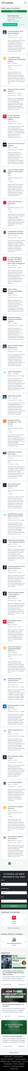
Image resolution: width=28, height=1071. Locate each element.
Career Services (18, 1057)
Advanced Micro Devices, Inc (15, 456)
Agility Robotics (12, 93)
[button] (25, 942)
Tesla (9, 121)
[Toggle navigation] (25, 2)
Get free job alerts (11, 24)
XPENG (9, 147)
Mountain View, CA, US (13, 376)
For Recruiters (8, 1064)
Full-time (15, 35)
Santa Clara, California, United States (15, 208)
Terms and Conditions (17, 1066)
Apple (9, 175)
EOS (9, 205)
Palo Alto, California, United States (15, 66)
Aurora (9, 709)
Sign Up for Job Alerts (7, 1059)
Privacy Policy (14, 1069)
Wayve (9, 35)
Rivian (9, 63)
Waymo (10, 373)
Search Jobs (8, 1057)
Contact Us (6, 1066)
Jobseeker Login (5, 1061)
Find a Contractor (19, 1064)
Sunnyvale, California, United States (15, 178)
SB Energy (10, 426)
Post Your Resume (20, 1059)
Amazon (10, 488)
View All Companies (13, 928)
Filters (14, 11)
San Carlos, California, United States (15, 429)
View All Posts (13, 1052)
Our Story (25, 1061)
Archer (9, 235)
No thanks (21, 24)
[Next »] (21, 863)
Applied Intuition (12, 682)
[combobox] (14, 884)
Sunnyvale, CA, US (12, 37)
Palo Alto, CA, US (12, 123)
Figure (9, 544)
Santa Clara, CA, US (13, 149)
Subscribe (14, 906)
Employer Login (15, 1061)
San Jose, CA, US (12, 237)
